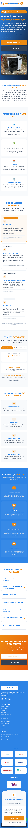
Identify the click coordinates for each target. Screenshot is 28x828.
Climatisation (4, 710)
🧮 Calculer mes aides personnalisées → (14, 375)
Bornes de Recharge (6, 714)
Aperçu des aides (7, 347)
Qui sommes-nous (5, 721)
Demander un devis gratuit (14, 42)
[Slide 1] (24, 73)
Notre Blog (3, 725)
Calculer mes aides (19, 347)
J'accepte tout (14, 818)
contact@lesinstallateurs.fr (9, 739)
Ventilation (3, 712)
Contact (3, 727)
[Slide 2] (25, 73)
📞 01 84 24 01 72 (14, 48)
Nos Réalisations (5, 723)
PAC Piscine (4, 708)
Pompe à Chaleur (5, 706)
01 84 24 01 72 (6, 736)
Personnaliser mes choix (15, 822)
